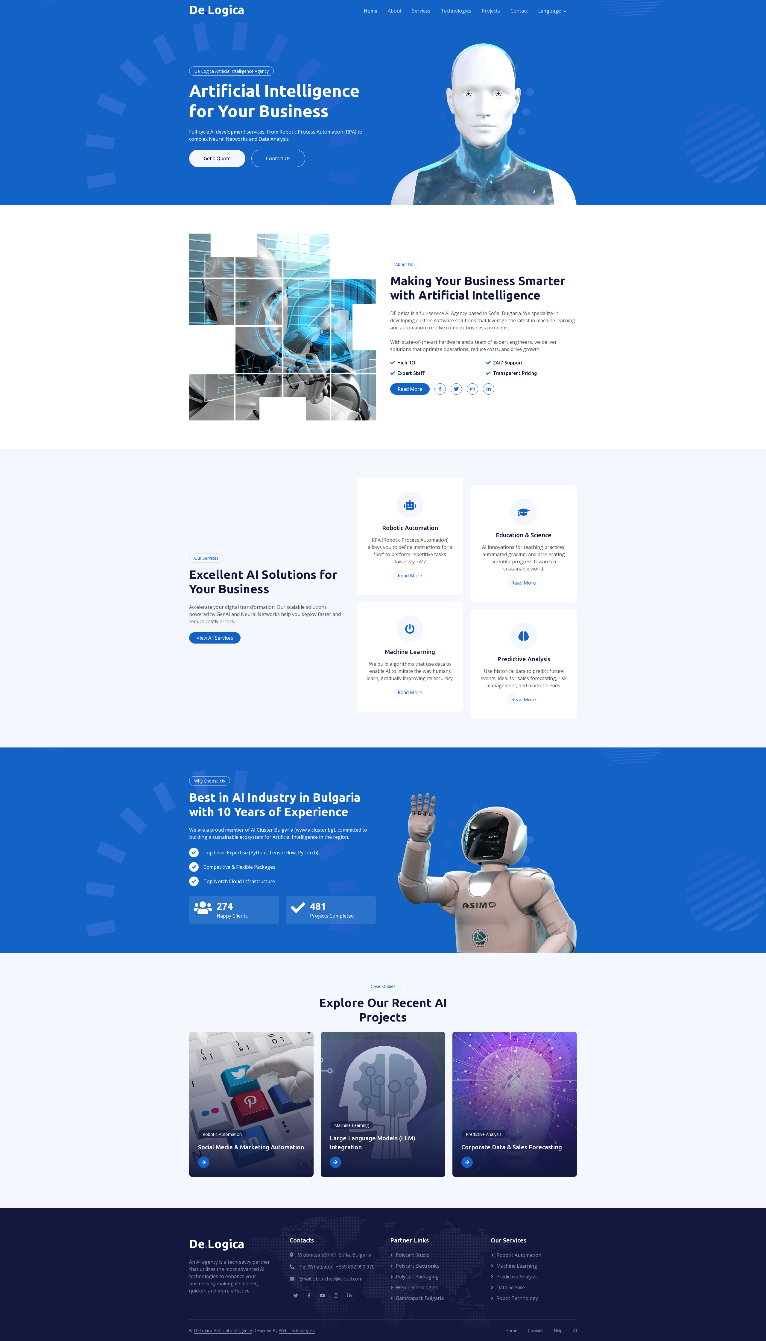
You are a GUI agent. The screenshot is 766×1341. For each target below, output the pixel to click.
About (395, 11)
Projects (491, 11)
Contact (519, 11)
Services (421, 11)
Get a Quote (217, 158)
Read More (410, 389)
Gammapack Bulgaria (420, 1298)
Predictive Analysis (517, 1276)
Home (370, 11)
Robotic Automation (518, 1255)
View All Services (215, 638)
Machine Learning (516, 1266)
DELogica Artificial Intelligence (223, 1330)
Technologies (456, 11)
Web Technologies (417, 1287)
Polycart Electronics (418, 1266)
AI (575, 1330)
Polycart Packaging (417, 1276)
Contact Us (278, 158)
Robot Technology (517, 1298)
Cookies (535, 1330)
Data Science (510, 1287)
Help (558, 1330)
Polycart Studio (413, 1255)
